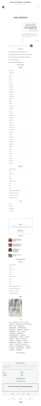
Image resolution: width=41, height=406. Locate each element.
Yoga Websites (11, 349)
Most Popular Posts (12, 276)
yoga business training (13, 336)
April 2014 (10, 110)
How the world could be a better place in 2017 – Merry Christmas (20, 54)
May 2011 (10, 153)
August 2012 (11, 132)
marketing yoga (12, 329)
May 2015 (10, 101)
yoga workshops (19, 349)
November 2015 (11, 91)
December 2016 (11, 72)
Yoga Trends (28, 347)
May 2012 (10, 134)
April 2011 (10, 155)
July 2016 (10, 75)
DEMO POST (11, 173)
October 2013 (11, 117)
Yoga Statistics (17, 344)
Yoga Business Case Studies (13, 195)
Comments (11, 208)
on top (20, 402)
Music (10, 183)
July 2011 (10, 148)
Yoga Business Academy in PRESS (14, 190)
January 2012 (11, 139)
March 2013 (11, 120)
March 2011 (11, 158)
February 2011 (11, 160)
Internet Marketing (12, 327)
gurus (15, 325)
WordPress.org (11, 210)
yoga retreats (26, 342)
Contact (22, 375)
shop (25, 399)
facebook (26, 322)
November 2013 (11, 115)
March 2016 (11, 84)
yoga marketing (18, 340)
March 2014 (11, 113)
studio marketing (12, 331)
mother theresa (19, 329)
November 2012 (11, 127)
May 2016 (10, 79)
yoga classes (27, 336)
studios (18, 331)
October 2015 (11, 94)
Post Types (4, 373)
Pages (21, 373)
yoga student (24, 344)
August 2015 (11, 98)
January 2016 (11, 89)
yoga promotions (12, 342)
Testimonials (13, 399)
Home (4, 372)
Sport (10, 185)
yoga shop (11, 344)
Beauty (10, 171)
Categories (5, 375)
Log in (10, 203)
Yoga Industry (23, 338)
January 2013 (11, 122)
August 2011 (11, 146)
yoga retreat (19, 342)
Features (22, 372)
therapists (24, 331)
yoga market (11, 340)
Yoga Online (25, 340)
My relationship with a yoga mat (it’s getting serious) (18, 51)
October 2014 (11, 108)
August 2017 (11, 70)
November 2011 (11, 141)
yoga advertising (12, 333)
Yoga (10, 188)
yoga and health (20, 333)
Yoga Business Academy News (30, 24)
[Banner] (15, 307)
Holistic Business (21, 325)
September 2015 (11, 96)
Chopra (21, 322)
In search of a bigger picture (13, 59)
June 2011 (10, 151)
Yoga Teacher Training (20, 347)
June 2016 (10, 77)
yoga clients (11, 338)
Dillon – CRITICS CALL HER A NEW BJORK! (15, 62)
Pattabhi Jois (26, 329)
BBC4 (10, 322)
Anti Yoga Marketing (12, 169)
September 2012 (11, 129)
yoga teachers (11, 347)
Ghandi (10, 325)
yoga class (21, 336)
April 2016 (10, 82)
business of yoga (16, 322)
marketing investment (22, 327)
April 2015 (10, 103)
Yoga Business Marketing (31, 25)
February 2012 (11, 136)
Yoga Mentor (20, 399)
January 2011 (11, 163)
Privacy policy (30, 399)
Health (10, 176)
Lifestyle (10, 178)
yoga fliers (18, 338)
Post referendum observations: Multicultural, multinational (19, 57)
